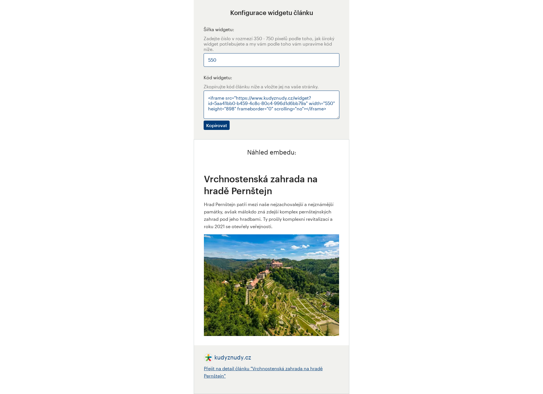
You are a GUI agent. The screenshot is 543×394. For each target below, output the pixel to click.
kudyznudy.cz (232, 357)
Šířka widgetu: (219, 29)
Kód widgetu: (218, 77)
